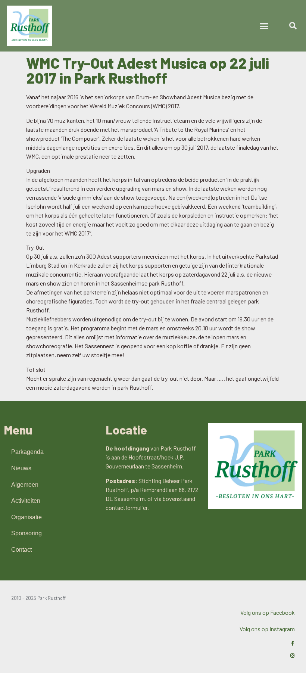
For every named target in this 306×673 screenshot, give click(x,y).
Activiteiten (25, 501)
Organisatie (26, 517)
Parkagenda (27, 452)
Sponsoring (26, 533)
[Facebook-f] (292, 643)
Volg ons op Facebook (267, 612)
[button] (264, 26)
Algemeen (24, 485)
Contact (21, 549)
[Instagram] (292, 655)
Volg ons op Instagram (267, 628)
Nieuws (21, 468)
